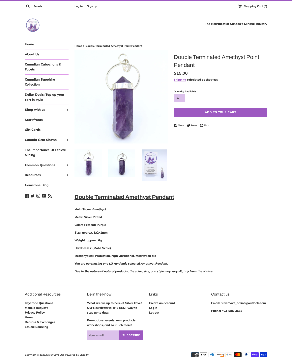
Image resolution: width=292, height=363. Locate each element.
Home (29, 44)
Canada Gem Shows (47, 140)
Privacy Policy (35, 312)
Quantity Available (185, 91)
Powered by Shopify (77, 354)
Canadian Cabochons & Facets (43, 66)
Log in (78, 6)
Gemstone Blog (36, 185)
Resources (47, 175)
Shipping (180, 79)
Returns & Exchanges (40, 322)
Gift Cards (33, 130)
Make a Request (36, 308)
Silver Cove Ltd (55, 354)
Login (153, 308)
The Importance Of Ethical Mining (45, 152)
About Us (32, 54)
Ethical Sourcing (36, 327)
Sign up (92, 6)
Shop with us (47, 110)
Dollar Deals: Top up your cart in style (44, 97)
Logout (154, 312)
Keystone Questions (39, 303)
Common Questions (47, 165)
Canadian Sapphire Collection (40, 82)
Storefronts (34, 120)
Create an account (162, 303)
